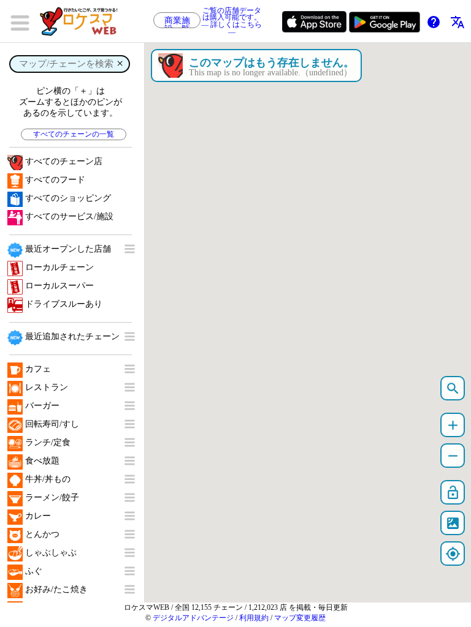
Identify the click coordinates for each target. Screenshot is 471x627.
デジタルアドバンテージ (193, 618)
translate (457, 22)
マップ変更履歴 (300, 618)
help (433, 22)
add (453, 425)
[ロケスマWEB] (83, 21)
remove (453, 456)
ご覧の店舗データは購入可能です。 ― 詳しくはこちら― (231, 21)
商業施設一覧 (177, 22)
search (453, 388)
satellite (453, 523)
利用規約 (254, 618)
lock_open (453, 492)
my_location (453, 553)
